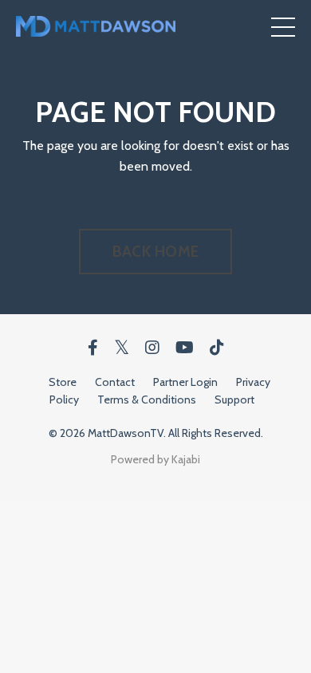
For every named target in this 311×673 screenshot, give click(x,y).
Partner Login (185, 382)
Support (234, 399)
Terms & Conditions (146, 399)
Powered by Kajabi (155, 459)
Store (63, 382)
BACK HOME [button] (155, 251)
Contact (115, 382)
